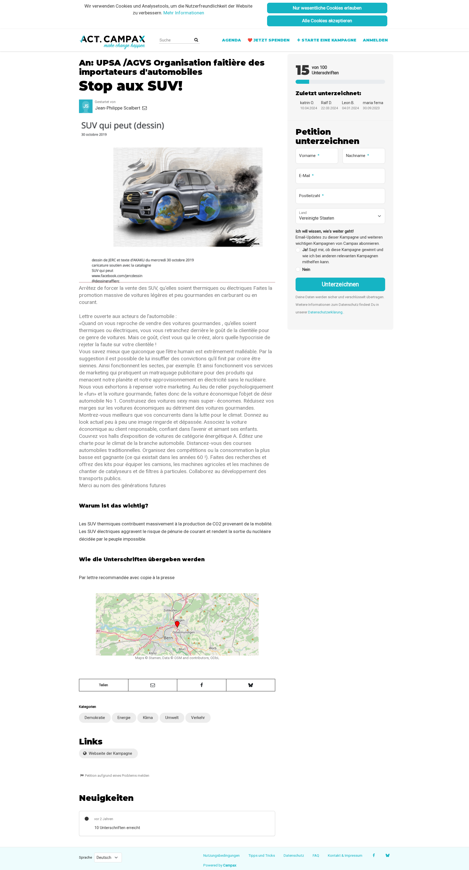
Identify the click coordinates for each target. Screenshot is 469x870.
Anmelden (375, 40)
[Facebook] (373, 855)
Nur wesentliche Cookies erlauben (327, 8)
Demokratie (95, 717)
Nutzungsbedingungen (221, 855)
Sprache (85, 857)
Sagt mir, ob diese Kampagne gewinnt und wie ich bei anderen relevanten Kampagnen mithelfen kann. (342, 255)
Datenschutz (294, 855)
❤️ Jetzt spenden (269, 40)
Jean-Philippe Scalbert (118, 108)
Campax (229, 865)
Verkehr (198, 717)
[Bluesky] (387, 855)
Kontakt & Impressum (345, 855)
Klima (148, 717)
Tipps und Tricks (261, 855)
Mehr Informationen (183, 12)
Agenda (231, 40)
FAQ (316, 855)
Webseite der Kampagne (110, 753)
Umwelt (172, 717)
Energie (124, 717)
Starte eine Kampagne (329, 40)
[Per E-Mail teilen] (153, 685)
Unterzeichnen (340, 284)
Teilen (103, 685)
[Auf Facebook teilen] (201, 685)
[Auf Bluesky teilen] (250, 685)
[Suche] (196, 40)
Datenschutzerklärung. (325, 312)
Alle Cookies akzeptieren (327, 20)
